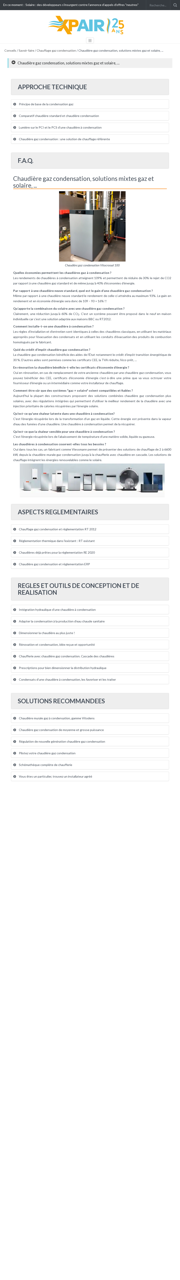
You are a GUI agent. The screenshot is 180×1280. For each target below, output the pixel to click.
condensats (67, 337)
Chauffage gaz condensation (56, 50)
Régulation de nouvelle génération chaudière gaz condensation (61, 741)
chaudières (113, 331)
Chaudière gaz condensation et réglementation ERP (54, 564)
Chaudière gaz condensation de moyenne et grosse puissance (61, 730)
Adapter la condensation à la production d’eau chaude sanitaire (61, 621)
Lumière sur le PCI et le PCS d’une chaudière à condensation (60, 127)
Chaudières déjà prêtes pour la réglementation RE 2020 (56, 552)
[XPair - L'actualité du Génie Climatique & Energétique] (86, 25)
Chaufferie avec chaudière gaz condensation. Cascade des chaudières (66, 656)
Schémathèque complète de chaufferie (45, 765)
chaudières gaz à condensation (86, 273)
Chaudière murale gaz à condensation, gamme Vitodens (56, 718)
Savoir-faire (26, 50)
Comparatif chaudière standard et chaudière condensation (58, 116)
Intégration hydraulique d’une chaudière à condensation (57, 609)
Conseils (10, 50)
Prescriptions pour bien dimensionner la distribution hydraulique (62, 668)
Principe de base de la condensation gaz (45, 104)
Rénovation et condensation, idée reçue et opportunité (56, 644)
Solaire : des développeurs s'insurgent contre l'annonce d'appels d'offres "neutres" (82, 5)
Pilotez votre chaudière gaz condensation (47, 753)
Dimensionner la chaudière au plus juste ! (46, 633)
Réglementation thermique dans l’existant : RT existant (56, 541)
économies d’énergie (120, 283)
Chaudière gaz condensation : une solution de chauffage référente (64, 139)
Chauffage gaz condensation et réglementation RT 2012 (57, 529)
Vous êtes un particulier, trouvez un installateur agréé (55, 776)
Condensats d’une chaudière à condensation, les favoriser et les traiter (67, 679)
